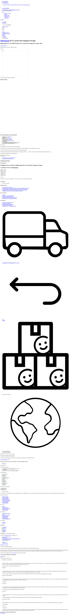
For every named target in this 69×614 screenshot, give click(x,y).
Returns (5, 14)
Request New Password (6, 508)
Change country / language (10, 533)
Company (4, 542)
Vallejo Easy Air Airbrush (6, 203)
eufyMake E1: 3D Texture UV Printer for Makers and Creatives (12, 190)
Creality (3, 194)
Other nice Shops (5, 543)
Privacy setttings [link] (5, 540)
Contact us (6, 17)
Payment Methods (5, 498)
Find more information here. (4, 459)
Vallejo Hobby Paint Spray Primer (7, 202)
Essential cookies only (7, 554)
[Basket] (35, 30)
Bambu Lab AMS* (11, 140)
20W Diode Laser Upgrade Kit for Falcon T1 (9, 198)
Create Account (4, 507)
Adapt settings (14, 554)
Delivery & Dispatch (5, 497)
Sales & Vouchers (5, 502)
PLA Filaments (9, 138)
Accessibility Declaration (6, 539)
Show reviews (3, 181)
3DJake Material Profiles (6, 513)
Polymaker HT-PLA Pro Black (7, 205)
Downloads (3, 156)
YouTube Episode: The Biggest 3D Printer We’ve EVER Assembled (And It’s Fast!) (15, 188)
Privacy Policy (4, 537)
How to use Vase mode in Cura (7, 187)
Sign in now (4, 23)
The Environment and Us (6, 518)
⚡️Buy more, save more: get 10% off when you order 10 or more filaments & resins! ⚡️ (16, 4)
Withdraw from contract (4, 544)
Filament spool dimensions (5, 155)
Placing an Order (5, 496)
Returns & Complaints (6, 499)
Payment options (7, 16)
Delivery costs (6, 15)
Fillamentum (4, 41)
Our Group (4, 522)
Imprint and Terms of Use (6, 536)
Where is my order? (7, 13)
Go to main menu (5, 1)
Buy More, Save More (6, 515)
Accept (2, 554)
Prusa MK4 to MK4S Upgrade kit (7, 204)
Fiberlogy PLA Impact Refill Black (8, 195)
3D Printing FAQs (5, 517)
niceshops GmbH (7, 535)
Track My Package (5, 509)
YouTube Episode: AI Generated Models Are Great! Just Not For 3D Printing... (15, 189)
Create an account (5, 26)
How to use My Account (6, 500)
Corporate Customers (5, 501)
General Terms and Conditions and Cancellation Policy (11, 538)
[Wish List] (3, 28)
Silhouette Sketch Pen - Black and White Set (9, 197)
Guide (3, 514)
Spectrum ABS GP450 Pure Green (8, 196)
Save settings (3, 612)
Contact (3, 523)
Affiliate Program (5, 516)
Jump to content (4, 2)
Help (3, 12)
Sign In (3, 506)
